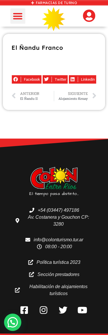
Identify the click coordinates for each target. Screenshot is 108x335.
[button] (18, 16)
